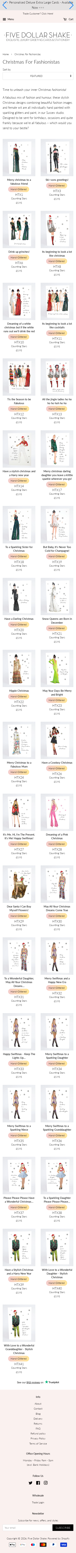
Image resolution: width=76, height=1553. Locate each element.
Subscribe (62, 1527)
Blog (38, 1413)
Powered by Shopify (58, 1538)
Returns (38, 1423)
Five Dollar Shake (37, 1538)
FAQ (38, 1428)
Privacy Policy (38, 1438)
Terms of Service (38, 1443)
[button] (4, 5)
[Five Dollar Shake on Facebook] (38, 1483)
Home (6, 54)
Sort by (7, 69)
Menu (10, 19)
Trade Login (38, 1502)
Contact (38, 1408)
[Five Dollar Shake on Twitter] (31, 1483)
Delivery (38, 1418)
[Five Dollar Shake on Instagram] (46, 1483)
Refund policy (38, 1433)
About (38, 1403)
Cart (70, 19)
